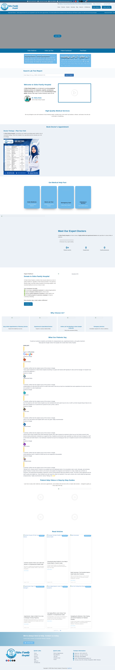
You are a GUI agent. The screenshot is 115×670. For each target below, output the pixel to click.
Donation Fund (57, 658)
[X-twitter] (82, 1)
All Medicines (87, 7)
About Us (81, 7)
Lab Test (55, 656)
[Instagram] (80, 1)
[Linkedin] (78, 1)
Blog (77, 7)
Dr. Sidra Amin (37, 98)
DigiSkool (69, 668)
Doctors (68, 7)
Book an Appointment (58, 653)
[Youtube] (76, 1)
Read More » (26, 570)
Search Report (69, 75)
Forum (55, 659)
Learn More (57, 36)
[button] (75, 93)
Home (59, 7)
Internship (73, 7)
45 (60, 630)
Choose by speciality (67, 242)
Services (63, 7)
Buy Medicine (57, 654)
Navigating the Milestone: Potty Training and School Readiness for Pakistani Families (80, 618)
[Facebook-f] (74, 1)
